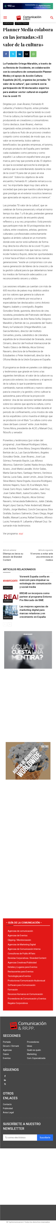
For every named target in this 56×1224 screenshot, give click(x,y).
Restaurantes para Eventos (20, 971)
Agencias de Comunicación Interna (24, 949)
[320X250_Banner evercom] (28, 671)
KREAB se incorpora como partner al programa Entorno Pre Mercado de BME (36, 597)
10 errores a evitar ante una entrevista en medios (41, 556)
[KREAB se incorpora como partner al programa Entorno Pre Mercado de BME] (10, 597)
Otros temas (22, 23)
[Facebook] (6, 54)
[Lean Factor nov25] (28, 11)
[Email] (27, 54)
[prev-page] (5, 624)
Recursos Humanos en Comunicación (25, 994)
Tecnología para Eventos (19, 976)
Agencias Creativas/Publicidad (22, 962)
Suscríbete (45, 1137)
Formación (13, 989)
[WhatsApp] (33, 54)
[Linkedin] (20, 54)
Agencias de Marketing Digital (22, 944)
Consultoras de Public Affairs (21, 953)
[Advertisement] (28, 704)
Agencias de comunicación (20, 931)
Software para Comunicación (21, 985)
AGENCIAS (8, 23)
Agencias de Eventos (17, 935)
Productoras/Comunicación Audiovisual (26, 980)
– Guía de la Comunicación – (24, 922)
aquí (21, 533)
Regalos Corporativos (18, 1003)
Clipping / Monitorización (19, 940)
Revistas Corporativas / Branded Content (27, 958)
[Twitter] (13, 54)
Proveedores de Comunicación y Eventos (27, 998)
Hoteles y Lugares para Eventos (22, 967)
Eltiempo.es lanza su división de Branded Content (13, 556)
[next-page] (9, 624)
